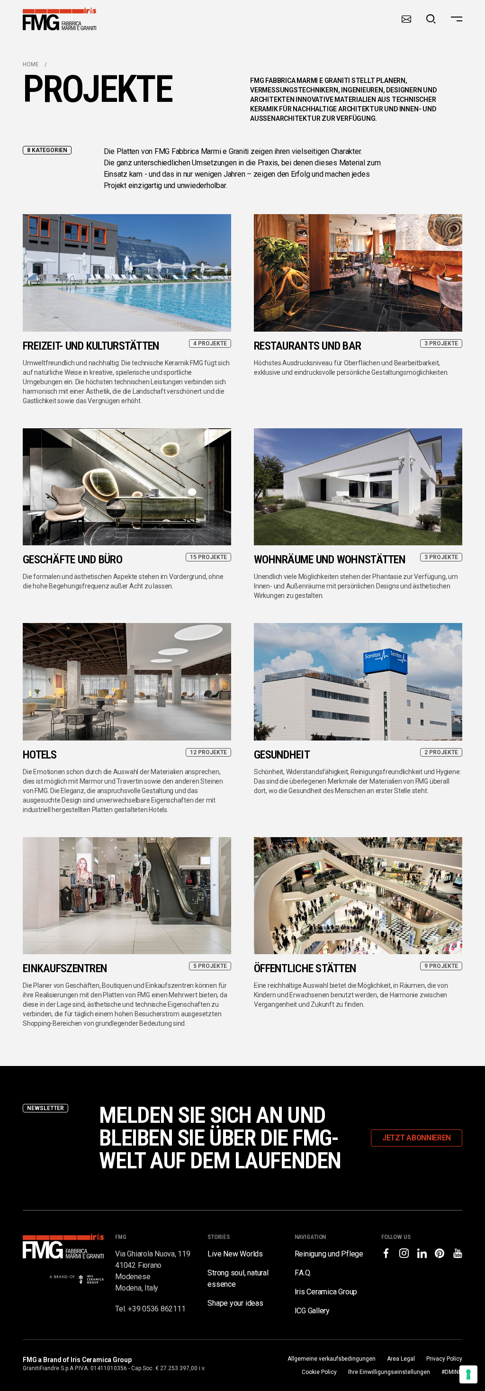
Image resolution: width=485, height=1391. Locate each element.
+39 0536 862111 (156, 1308)
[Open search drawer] (431, 19)
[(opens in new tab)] (386, 1253)
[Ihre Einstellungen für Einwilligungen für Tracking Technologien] (468, 1374)
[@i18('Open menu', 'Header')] (456, 19)
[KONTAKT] (406, 19)
